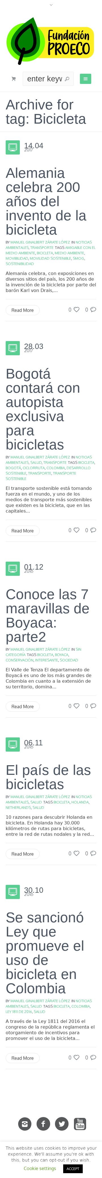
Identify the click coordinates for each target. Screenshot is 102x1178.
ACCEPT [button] (73, 1168)
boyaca (61, 654)
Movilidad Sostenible (50, 258)
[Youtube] (80, 1124)
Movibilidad (17, 258)
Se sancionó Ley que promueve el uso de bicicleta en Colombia (45, 953)
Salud (36, 462)
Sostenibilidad (20, 263)
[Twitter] (62, 1124)
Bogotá (13, 468)
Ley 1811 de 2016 (19, 1011)
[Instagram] (25, 1124)
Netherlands (18, 807)
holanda (80, 802)
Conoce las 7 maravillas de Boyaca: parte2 (48, 615)
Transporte (42, 247)
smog (78, 258)
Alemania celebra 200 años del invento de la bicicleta (46, 201)
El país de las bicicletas (48, 777)
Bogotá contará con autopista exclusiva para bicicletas (43, 409)
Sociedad (69, 660)
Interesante (46, 660)
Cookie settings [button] (40, 1168)
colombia (55, 468)
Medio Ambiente (69, 253)
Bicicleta (45, 253)
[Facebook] (43, 1124)
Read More (23, 310)
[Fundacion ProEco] (51, 41)
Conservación (19, 660)
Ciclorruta (34, 468)
